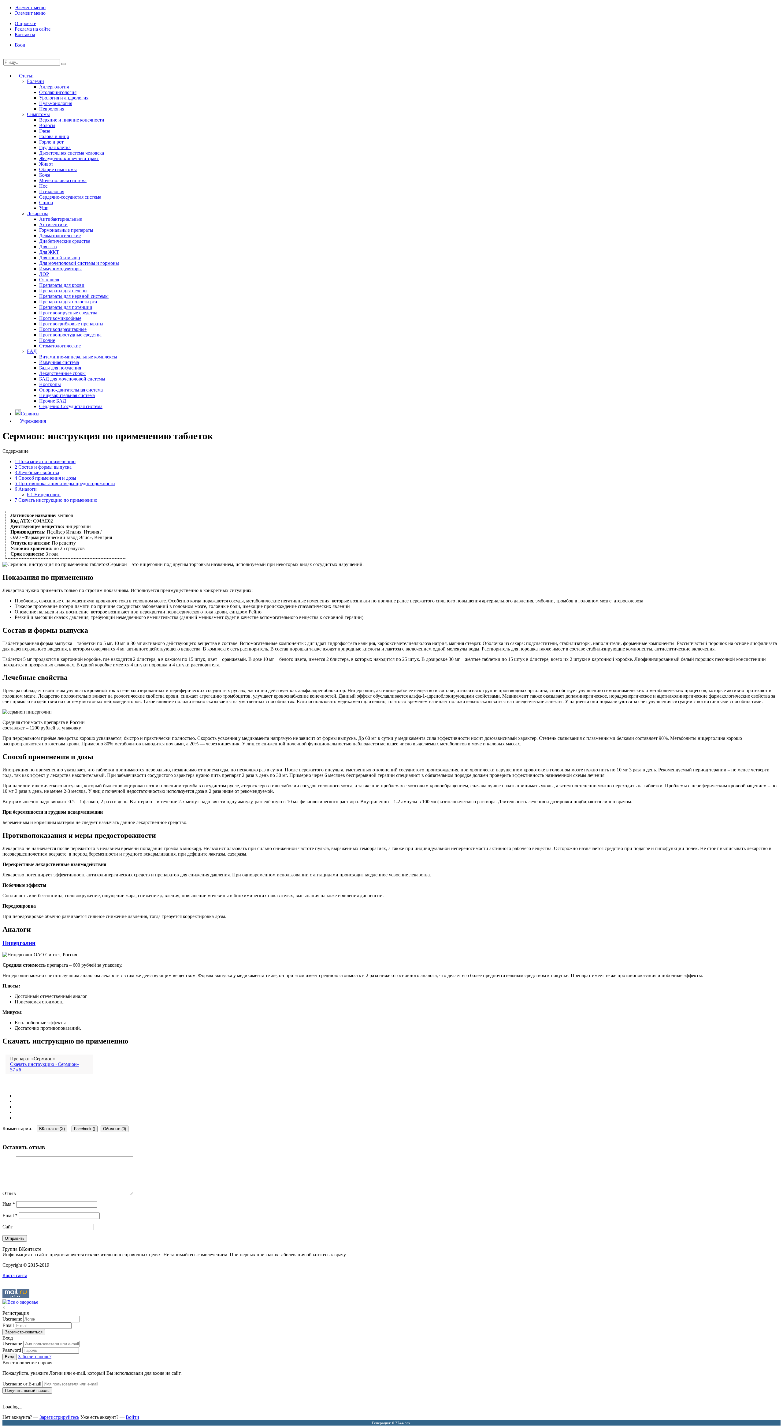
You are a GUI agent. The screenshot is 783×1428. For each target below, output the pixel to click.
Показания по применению (45, 461)
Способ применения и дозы (45, 478)
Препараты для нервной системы (74, 296)
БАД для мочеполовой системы (72, 378)
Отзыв (9, 1193)
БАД (32, 351)
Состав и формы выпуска (43, 467)
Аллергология (54, 86)
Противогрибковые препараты (71, 323)
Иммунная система (59, 362)
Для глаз (48, 246)
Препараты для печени (63, 290)
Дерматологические (60, 235)
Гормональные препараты (66, 230)
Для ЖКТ (49, 252)
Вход (20, 44)
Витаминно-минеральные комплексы (78, 356)
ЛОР (44, 274)
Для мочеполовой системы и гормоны (79, 263)
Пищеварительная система (67, 395)
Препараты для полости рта (68, 301)
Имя (8, 1204)
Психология (51, 191)
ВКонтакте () (52, 1128)
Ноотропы (50, 384)
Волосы (47, 125)
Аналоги (26, 489)
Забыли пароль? (34, 1356)
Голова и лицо (54, 136)
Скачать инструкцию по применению (56, 500)
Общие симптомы (58, 169)
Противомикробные (60, 318)
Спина (46, 202)
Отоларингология (57, 92)
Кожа (44, 175)
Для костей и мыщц (59, 257)
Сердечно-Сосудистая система (70, 406)
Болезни (35, 81)
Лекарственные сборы (62, 373)
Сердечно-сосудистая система (70, 197)
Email (9, 1215)
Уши (44, 208)
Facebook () (84, 1128)
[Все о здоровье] (20, 1302)
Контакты (25, 34)
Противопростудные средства (70, 334)
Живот (46, 164)
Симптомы (38, 114)
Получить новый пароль (27, 1390)
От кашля (49, 279)
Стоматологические (60, 345)
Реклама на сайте (32, 29)
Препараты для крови (61, 285)
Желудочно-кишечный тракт (69, 158)
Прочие (47, 340)
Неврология (51, 108)
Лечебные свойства (37, 472)
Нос (43, 186)
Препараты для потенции (65, 307)
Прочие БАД (52, 400)
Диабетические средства (64, 241)
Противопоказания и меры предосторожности (65, 483)
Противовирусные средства (68, 312)
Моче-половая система (63, 180)
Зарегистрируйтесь (59, 1417)
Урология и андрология (63, 97)
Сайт (7, 1226)
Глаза (44, 130)
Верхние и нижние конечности (71, 119)
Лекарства (37, 213)
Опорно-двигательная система (71, 389)
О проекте (25, 23)
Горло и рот (51, 141)
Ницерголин (44, 494)
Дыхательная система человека (71, 153)
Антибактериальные (60, 219)
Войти (132, 1417)
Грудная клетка (55, 147)
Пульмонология (55, 103)
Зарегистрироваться (24, 1332)
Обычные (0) (114, 1128)
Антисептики (53, 224)
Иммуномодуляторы (60, 268)
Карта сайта (14, 1275)
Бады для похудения (60, 367)
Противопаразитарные (63, 329)
